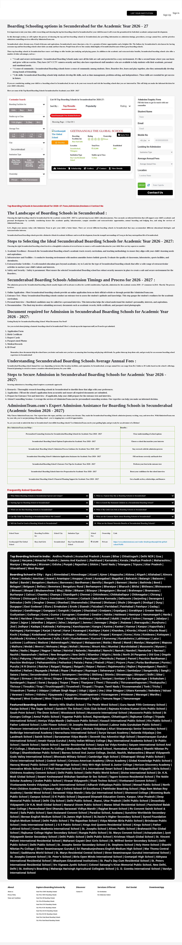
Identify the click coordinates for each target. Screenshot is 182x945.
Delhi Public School (70, 772)
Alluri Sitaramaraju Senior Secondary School (137, 728)
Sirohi (38, 678)
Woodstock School (73, 712)
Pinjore (120, 662)
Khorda (131, 630)
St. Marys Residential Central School (79, 852)
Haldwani (120, 614)
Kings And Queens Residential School (107, 824)
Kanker (119, 626)
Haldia (108, 614)
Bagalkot (117, 578)
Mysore (160, 646)
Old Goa (154, 654)
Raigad (55, 666)
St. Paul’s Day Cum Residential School (124, 860)
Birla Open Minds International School (97, 856)
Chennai (85, 594)
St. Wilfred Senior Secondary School (133, 840)
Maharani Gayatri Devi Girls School (85, 840)
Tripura (137, 564)
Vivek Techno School (103, 780)
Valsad (166, 690)
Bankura (52, 582)
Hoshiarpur (86, 618)
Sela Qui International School (104, 792)
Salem (121, 670)
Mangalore (152, 642)
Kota (137, 634)
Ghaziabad (90, 610)
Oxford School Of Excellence (82, 788)
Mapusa (167, 642)
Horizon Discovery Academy (152, 764)
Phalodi (99, 662)
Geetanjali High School (139, 856)
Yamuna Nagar (111, 698)
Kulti (66, 638)
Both (30, 110)
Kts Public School (158, 720)
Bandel (25, 582)
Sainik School (43, 736)
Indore (137, 618)
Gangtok (63, 610)
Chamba (42, 594)
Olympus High (52, 788)
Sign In (177, 14)
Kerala (124, 560)
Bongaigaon (107, 590)
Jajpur (24, 622)
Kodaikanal (39, 634)
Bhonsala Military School (70, 756)
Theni (99, 682)
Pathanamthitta (46, 662)
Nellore (43, 654)
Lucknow (15, 642)
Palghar (52, 658)
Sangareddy (150, 670)
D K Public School (63, 796)
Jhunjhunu (158, 622)
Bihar (116, 556)
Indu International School (37, 824)
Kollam (93, 634)
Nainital (68, 650)
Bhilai (135, 586)
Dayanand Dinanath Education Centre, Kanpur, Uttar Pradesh (116, 796)
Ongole (166, 654)
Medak (28, 646)
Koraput (117, 634)
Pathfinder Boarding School (120, 788)
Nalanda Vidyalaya (142, 732)
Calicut (30, 594)
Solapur (95, 678)
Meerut (39, 646)
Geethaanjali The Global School (97, 131)
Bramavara (152, 590)
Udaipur (44, 690)
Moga (63, 646)
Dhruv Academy (116, 760)
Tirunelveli (73, 686)
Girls (13, 110)
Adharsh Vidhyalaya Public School (109, 784)
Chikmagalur (140, 594)
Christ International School (27, 760)
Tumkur (32, 690)
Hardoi (14, 618)
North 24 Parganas (134, 654)
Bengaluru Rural (73, 586)
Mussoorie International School (107, 712)
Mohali (73, 646)
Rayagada (41, 670)
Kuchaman (44, 638)
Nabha (14, 650)
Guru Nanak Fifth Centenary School (142, 704)
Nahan (57, 650)
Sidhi (150, 674)
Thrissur (15, 686)
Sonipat (107, 678)
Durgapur (16, 606)
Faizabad (97, 606)
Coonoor (72, 598)
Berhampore (93, 586)
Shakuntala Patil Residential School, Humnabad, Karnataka (104, 748)
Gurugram (68, 614)
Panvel (132, 658)
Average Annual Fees (148, 158)
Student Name (145, 111)
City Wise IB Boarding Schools (45, 901)
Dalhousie (124, 598)
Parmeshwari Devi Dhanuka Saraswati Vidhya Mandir (62, 808)
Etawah (84, 606)
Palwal (63, 658)
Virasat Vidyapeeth (76, 780)
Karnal (57, 630)
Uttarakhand (17, 568)
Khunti (142, 630)
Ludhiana (30, 642)
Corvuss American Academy (86, 760)
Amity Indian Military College (86, 740)
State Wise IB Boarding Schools (45, 898)
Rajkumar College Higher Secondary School (49, 832)
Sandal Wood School (37, 792)
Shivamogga (124, 674)
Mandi (128, 642)
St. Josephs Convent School (28, 856)
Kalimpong (63, 626)
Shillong (97, 674)
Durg (159, 602)
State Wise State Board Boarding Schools (48, 917)
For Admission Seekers (104, 895)
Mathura (17, 646)
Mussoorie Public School (145, 712)
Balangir (144, 578)
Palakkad (39, 658)
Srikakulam (157, 678)
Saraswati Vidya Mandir (68, 792)
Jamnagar (100, 622)
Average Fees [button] (14, 129)
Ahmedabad (60, 574)
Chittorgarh (30, 598)
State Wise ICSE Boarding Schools (46, 904)
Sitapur (57, 678)
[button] (26, 149)
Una (101, 690)
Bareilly (97, 582)
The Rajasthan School (84, 820)
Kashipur (94, 630)
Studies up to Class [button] (16, 116)
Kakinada (48, 626)
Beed (157, 582)
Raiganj (67, 666)
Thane (74, 682)
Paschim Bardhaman (152, 658)
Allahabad (154, 574)
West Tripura (53, 698)
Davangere (155, 598)
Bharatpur (110, 586)
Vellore (29, 694)
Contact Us (155, 192)
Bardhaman (82, 582)
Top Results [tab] (69, 106)
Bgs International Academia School (130, 740)
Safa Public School (33, 812)
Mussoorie (146, 646)
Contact (102, 168)
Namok (119, 650)
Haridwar (26, 618)
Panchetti (76, 658)
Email (140, 123)
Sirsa (47, 678)
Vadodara (154, 690)
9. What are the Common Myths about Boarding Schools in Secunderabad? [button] (122, 517)
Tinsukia (28, 686)
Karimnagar (32, 630)
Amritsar (38, 578)
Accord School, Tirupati (65, 728)
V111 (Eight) (16, 122)
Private (14, 180)
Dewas (51, 602)
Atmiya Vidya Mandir (51, 720)
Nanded (131, 650)
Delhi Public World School (102, 772)
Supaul (31, 682)
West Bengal (36, 568)
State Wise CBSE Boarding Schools (46, 891)
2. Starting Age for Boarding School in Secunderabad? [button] (29, 503)
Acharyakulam (153, 832)
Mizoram (44, 564)
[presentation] (69, 106)
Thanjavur (87, 682)
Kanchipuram (81, 626)
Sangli (165, 670)
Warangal (141, 694)
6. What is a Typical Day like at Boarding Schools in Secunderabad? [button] (120, 496)
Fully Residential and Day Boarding (29, 163)
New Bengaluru (60, 654)
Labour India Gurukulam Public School (135, 724)
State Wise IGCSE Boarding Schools (47, 911)
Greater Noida (154, 610)
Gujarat (14, 560)
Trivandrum (17, 690)
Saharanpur (107, 670)
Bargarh (109, 582)
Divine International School (138, 772)
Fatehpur (141, 606)
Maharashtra (162, 560)
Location (142, 170)
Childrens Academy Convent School (33, 772)
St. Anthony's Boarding (33, 868)
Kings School (142, 824)
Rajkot (131, 666)
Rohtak (54, 670)
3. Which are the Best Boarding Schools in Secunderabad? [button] (30, 510)
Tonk (147, 686)
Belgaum (29, 586)
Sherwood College (136, 792)
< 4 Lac (40, 135)
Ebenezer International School (29, 728)
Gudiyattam (17, 614)
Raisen (101, 666)
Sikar (159, 674)
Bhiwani (17, 590)
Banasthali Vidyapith (138, 768)
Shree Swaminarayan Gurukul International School (137, 852)
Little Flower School (54, 724)
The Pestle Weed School (102, 704)
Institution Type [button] (15, 154)
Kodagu (24, 634)
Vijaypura (71, 694)
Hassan (39, 618)
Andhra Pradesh (62, 556)
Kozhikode (16, 638)
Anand (50, 578)
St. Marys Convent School (125, 832)
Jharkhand (95, 560)
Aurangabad (102, 578)
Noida (116, 654)
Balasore (158, 578)
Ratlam (28, 670)
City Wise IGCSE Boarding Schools (46, 914)
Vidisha (41, 694)
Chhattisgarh (130, 556)
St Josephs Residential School (88, 724)
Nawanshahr (29, 654)
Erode (73, 606)
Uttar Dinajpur (115, 690)
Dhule (121, 602)
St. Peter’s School (59, 856)
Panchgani (91, 658)
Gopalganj (119, 610)
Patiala (78, 662)
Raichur (43, 666)
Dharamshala (79, 602)
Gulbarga (33, 614)
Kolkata (82, 634)
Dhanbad (63, 602)
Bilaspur (91, 590)
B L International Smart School (102, 768)
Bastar (133, 582)
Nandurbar (144, 650)
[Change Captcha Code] (148, 185)
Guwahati (83, 614)
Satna (24, 674)
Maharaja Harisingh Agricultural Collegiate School (82, 868)
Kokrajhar (54, 634)
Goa (158, 556)
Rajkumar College (141, 716)
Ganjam (76, 610)
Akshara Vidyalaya (94, 728)
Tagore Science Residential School (131, 776)
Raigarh (79, 666)
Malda (107, 642)
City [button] (10, 143)
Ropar (65, 670)
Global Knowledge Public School (149, 760)
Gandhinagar (32, 610)
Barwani (122, 582)
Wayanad (15, 698)
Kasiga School (19, 708)
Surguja (52, 682)
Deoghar (39, 602)
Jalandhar (37, 622)
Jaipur (14, 622)
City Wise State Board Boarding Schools (48, 920)
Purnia (165, 662)
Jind (12, 626)
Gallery (90, 168)
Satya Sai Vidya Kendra (112, 744)
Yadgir (96, 698)
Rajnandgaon (146, 666)
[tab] (26, 105)
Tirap (39, 686)
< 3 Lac (31, 135)
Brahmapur (136, 590)
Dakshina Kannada (104, 598)
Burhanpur (16, 594)
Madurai (43, 642)
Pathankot (65, 662)
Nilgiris (106, 654)
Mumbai (113, 646)
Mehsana (52, 646)
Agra (48, 574)
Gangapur (49, 610)
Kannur (130, 626)
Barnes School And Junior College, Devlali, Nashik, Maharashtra (102, 752)
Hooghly (71, 618)
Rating (123, 106)
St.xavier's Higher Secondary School (117, 816)
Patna (88, 662)
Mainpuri (76, 642)
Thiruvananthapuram (133, 682)
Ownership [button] (13, 174)
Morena (85, 646)
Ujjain (92, 690)
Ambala (26, 578)
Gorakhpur (135, 610)
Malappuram (93, 642)
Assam (106, 556)
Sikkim (94, 564)
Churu (43, 598)
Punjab (68, 564)
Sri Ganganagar (137, 678)
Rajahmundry (116, 666)
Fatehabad (126, 606)
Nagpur (46, 650)
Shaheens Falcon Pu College (46, 748)
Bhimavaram (163, 586)
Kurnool (96, 638)
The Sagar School (42, 708)
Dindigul (148, 602)
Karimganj (16, 630)
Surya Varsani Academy (114, 732)
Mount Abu (99, 646)
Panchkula (107, 658)
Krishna (31, 638)
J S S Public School (68, 824)
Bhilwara (147, 586)
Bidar (68, 590)
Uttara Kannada (136, 690)
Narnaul (159, 650)
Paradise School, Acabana (106, 812)
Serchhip (84, 674)
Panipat (121, 658)
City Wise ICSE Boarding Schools (46, 907)
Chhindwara (100, 594)
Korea (128, 634)
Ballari (14, 582)
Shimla (109, 674)
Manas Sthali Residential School (124, 804)
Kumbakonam (80, 638)
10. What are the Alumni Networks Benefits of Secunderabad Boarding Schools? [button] (124, 523)
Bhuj (60, 590)
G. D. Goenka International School (138, 868)
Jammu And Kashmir (73, 560)
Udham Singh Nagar (64, 690)
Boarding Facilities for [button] (17, 104)
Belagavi (15, 586)
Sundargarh (17, 682)
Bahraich (131, 578)
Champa (55, 594)
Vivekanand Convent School (137, 780)
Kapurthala (156, 626)
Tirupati (87, 686)
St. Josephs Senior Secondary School (81, 844)
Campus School (40, 796)
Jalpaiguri (73, 622)
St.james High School (77, 816)
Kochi (13, 634)
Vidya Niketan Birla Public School (121, 820)
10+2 (38, 122)
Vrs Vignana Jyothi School (70, 864)
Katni (106, 630)
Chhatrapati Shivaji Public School (142, 756)
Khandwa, (118, 630)
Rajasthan (81, 564)
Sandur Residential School (78, 744)
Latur (155, 638)
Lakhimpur (143, 638)
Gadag (153, 606)
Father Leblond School (24, 724)
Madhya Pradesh (140, 560)
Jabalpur (161, 618)
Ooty (15, 658)
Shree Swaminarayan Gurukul (55, 848)
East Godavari (33, 606)
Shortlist (61, 142)
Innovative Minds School (25, 768)
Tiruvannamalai (131, 686)
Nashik (14, 654)
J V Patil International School (62, 768)
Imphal (126, 618)
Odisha (56, 564)
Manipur (15, 564)
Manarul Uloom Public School (83, 804)
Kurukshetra (126, 638)
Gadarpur (16, 610)
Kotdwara (148, 634)
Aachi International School (68, 784)
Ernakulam (60, 606)
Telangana (124, 564)
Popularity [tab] (91, 106)
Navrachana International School (75, 732)
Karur (66, 630)
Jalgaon (51, 622)
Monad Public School (146, 784)
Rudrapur (77, 670)
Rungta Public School (93, 832)
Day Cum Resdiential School (15, 162)
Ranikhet (15, 670)
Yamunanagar (131, 698)
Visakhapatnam (89, 694)
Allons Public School (122, 828)
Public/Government (30, 180)
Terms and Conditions (14, 898)
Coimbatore (57, 598)
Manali (117, 642)
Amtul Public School (46, 716)
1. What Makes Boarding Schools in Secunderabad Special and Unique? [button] (36, 496)
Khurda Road (157, 630)
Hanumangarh (152, 614)
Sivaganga (71, 678)
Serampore (69, 674)
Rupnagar (91, 670)
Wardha (154, 694)
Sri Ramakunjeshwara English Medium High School (109, 848)
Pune (131, 662)
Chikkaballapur (119, 594)
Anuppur (77, 578)
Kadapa (35, 626)
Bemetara (54, 586)
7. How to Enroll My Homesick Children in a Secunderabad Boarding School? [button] (123, 503)
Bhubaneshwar (45, 590)
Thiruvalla (111, 682)
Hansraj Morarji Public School (29, 764)
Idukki (115, 618)
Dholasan (110, 602)
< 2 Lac (22, 135)
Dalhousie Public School (82, 720)
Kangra (96, 626)
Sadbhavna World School (37, 852)
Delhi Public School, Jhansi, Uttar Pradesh (94, 800)
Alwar (15, 578)
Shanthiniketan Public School (40, 752)
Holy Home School (147, 844)
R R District (28, 666)
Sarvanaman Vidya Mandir (71, 736)
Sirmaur (27, 678)
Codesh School (56, 760)
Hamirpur (134, 614)
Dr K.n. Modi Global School (44, 804)
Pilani (110, 662)
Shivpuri (139, 674)
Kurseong (110, 638)
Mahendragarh (60, 642)
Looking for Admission (149, 147)
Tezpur (64, 682)
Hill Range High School (65, 764)
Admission (61, 168)
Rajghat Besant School (112, 808)
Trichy (156, 686)
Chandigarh (70, 594)
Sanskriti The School (68, 708)
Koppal (104, 634)
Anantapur (63, 578)
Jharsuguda (141, 622)
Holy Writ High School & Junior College (107, 764)
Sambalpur (134, 670)
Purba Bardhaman (147, 662)
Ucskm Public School (48, 780)
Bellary (41, 586)
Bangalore (38, 582)
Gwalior (97, 614)
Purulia (14, 666)
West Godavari (33, 698)
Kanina (108, 626)
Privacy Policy (12, 895)
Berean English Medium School (41, 816)
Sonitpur (119, 678)
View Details (116, 168)
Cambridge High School (103, 756)
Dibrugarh (134, 602)
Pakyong (25, 658)
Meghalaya (29, 564)
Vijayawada (55, 694)
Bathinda (145, 582)
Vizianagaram (109, 694)
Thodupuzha (157, 682)
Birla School (161, 768)
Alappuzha (116, 574)
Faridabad (111, 606)
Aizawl (93, 574)
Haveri (50, 618)
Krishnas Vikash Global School (133, 836)
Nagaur (34, 650)
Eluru (48, 606)
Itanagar (148, 618)
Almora (167, 574)
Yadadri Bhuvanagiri (76, 698)
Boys (22, 110)
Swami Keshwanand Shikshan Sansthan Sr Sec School (72, 776)
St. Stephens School (120, 844)
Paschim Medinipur (22, 662)
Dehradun (16, 602)
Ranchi (161, 666)
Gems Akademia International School (55, 828)
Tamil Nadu (108, 564)
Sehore (55, 674)
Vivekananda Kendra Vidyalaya (29, 784)
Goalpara (105, 610)
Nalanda (81, 650)
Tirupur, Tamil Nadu (106, 686)
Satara (14, 674)
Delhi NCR (147, 556)
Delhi (28, 602)
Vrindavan (127, 694)
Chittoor (15, 598)
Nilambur (93, 654)
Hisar (60, 618)
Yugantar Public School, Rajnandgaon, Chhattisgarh (95, 716)
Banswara (66, 582)
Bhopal (28, 590)
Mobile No (143, 135)
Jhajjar (113, 622)
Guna (44, 614)
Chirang (155, 594)
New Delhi (78, 654)
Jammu (87, 622)
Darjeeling (140, 598)
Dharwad (95, 602)
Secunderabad (39, 674)
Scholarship (76, 168)
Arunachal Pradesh (87, 556)
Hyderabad (102, 618)
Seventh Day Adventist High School (112, 736)
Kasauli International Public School (122, 720)
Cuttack (85, 598)
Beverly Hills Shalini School (66, 704)
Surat (41, 682)
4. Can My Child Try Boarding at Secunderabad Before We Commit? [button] (35, 517)
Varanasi (17, 694)
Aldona (129, 574)
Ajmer (103, 574)
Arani (88, 578)
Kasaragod (79, 630)
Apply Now (124, 135)
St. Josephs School (94, 828)
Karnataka (111, 560)
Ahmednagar (79, 574)
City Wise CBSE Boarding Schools (46, 895)
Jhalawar (126, 622)
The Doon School (48, 712)
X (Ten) (29, 122)
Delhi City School (54, 800)
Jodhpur (23, 626)
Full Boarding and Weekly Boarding (42, 164)
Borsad (121, 590)
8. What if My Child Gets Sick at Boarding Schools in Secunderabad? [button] (120, 510)
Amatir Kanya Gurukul (52, 740)
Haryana (27, 560)
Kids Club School (95, 708)
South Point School (22, 712)
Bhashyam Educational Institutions (75, 860)
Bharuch (124, 586)
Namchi (108, 650)
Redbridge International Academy (31, 732)
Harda (166, 614)
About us (10, 891)
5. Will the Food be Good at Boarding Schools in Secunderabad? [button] (33, 523)
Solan (83, 678)
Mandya (139, 642)
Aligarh (141, 574)
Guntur (54, 614)
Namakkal (94, 650)
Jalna (61, 622)
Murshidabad (129, 646)
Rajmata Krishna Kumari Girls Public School (137, 708)
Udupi (82, 690)
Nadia (24, 650)
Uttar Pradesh (153, 564)
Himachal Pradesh (46, 560)
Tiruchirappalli (54, 686)
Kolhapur (69, 634)
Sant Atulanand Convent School (67, 812)
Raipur (90, 666)
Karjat (46, 630)
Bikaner (79, 590)
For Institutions (102, 891)
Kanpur (142, 626)
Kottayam (163, 634)
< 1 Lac (13, 135)
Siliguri (14, 678)
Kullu (57, 638)
